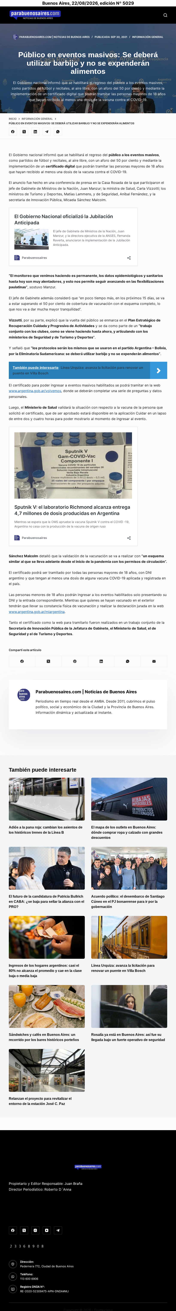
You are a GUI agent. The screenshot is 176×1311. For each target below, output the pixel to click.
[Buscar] (165, 15)
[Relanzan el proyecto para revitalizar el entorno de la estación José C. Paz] (47, 1070)
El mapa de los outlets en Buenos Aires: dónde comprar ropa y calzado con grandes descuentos (126, 832)
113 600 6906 (29, 1278)
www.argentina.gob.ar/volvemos (35, 391)
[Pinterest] (75, 661)
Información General (147, 37)
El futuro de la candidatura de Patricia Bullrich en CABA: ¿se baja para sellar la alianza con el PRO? (46, 902)
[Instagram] (35, 1230)
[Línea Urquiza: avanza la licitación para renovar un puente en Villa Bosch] (129, 937)
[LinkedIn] (35, 131)
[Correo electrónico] (154, 661)
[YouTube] (47, 1230)
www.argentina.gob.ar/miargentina (37, 612)
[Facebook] (13, 131)
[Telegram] (47, 131)
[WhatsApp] (58, 131)
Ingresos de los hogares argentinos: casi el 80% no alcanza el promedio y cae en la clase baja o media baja (45, 971)
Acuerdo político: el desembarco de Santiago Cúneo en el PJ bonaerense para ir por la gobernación (128, 902)
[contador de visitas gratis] (27, 1246)
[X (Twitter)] (24, 131)
